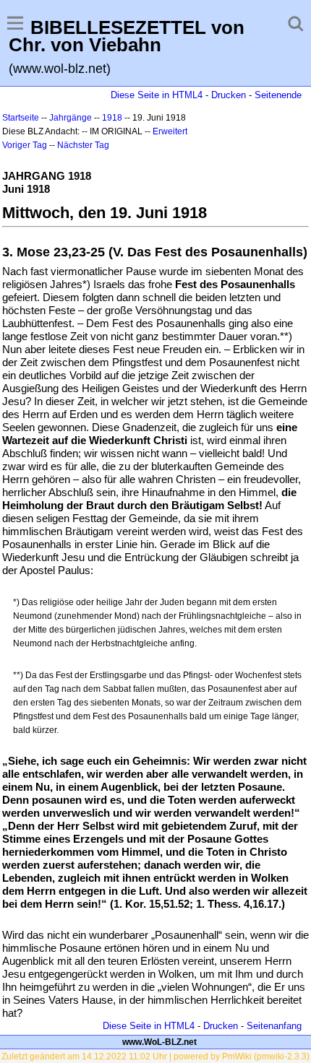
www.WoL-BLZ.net (159, 1042)
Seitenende (278, 95)
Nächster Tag (83, 145)
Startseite (20, 118)
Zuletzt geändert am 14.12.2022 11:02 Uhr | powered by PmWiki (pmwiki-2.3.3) (155, 1056)
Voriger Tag (24, 145)
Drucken (228, 95)
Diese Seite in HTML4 (157, 95)
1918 (112, 118)
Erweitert (170, 131)
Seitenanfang (274, 1025)
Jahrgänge (70, 118)
